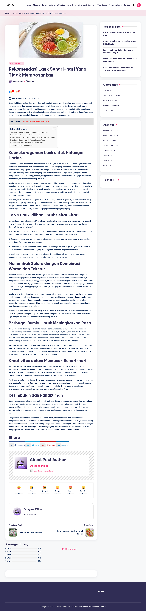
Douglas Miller (39, 465)
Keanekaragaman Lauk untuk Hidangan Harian (29, 132)
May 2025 (107, 165)
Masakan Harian (16, 63)
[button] (30, 514)
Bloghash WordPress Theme (92, 606)
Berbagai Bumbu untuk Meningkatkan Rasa (28, 140)
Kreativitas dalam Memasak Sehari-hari (27, 143)
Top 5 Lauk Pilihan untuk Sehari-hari (26, 135)
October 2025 (109, 140)
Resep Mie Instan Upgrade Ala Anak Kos (120, 33)
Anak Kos (107, 90)
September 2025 (110, 145)
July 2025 (107, 155)
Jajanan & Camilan (111, 95)
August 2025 (109, 150)
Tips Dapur (108, 110)
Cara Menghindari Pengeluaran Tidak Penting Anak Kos (118, 68)
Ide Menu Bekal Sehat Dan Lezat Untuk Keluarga (118, 51)
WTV (10, 5)
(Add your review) (70, 549)
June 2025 (108, 160)
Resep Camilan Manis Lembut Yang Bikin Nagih (119, 42)
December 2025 (110, 130)
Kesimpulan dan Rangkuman (22, 145)
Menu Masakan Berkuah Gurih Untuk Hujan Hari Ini (120, 60)
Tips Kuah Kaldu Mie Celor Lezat (35, 121)
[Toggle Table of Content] (53, 129)
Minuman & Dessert (111, 105)
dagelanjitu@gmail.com (44, 471)
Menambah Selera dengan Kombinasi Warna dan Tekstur (33, 137)
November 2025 (110, 135)
